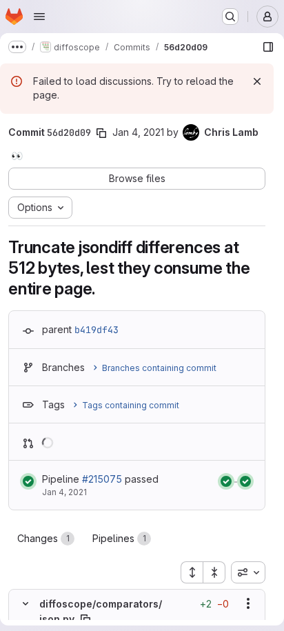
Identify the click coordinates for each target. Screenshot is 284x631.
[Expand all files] (192, 572)
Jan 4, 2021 (138, 132)
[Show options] (248, 603)
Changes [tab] (43, 538)
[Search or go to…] (230, 16)
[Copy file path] (85, 619)
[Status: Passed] (28, 481)
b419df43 (96, 329)
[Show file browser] (268, 47)
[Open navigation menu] (39, 17)
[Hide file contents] (25, 603)
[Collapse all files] (214, 572)
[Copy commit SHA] (101, 133)
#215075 (102, 479)
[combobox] (248, 572)
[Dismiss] (257, 81)
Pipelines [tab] (119, 538)
